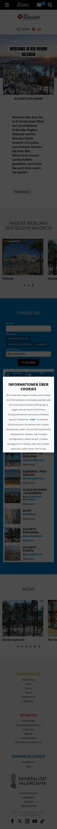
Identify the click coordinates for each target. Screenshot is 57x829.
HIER (32, 419)
